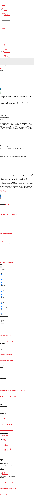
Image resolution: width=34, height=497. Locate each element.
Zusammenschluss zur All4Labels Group (6, 430)
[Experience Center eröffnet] (4, 221)
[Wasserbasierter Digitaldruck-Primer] (2, 352)
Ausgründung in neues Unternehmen (6, 418)
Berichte (5, 7)
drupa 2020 (5, 49)
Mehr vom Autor (7, 204)
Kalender (5, 44)
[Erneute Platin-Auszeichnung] (4, 240)
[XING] (17, 89)
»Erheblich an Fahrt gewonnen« (5, 335)
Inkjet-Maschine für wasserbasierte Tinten (7, 262)
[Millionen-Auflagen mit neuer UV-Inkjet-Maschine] (2, 480)
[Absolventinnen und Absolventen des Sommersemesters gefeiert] (2, 340)
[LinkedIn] (17, 88)
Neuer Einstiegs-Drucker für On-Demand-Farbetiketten (9, 214)
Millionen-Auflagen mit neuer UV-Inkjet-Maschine (8, 482)
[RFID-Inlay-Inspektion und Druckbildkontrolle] (2, 346)
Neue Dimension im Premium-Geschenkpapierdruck (8, 396)
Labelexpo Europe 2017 (7, 17)
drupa (2, 9)
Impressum (3, 472)
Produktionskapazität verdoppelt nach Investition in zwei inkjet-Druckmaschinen (13, 390)
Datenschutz (3, 473)
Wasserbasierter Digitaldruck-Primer (6, 354)
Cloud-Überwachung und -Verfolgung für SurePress (8, 252)
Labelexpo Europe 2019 (7, 54)
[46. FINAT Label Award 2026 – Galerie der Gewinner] (2, 382)
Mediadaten (3, 28)
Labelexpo (3, 13)
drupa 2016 (5, 12)
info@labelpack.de (8, 468)
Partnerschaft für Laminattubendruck (6, 360)
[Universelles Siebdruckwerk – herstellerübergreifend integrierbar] (2, 401)
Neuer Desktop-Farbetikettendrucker (6, 233)
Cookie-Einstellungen (5, 474)
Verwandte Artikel (2, 204)
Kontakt (3, 30)
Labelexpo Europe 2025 (7, 14)
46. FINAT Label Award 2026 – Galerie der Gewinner (9, 384)
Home (1, 65)
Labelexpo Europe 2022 (7, 448)
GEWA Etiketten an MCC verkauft (6, 424)
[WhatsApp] (17, 92)
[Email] (17, 91)
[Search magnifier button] (1, 267)
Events (3, 439)
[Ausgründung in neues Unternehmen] (2, 416)
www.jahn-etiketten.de (4, 191)
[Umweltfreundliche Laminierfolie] (2, 410)
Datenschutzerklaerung (8, 322)
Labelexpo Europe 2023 (7, 15)
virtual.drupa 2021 (6, 443)
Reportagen (3, 5)
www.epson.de (2, 190)
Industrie (5, 2)
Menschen (5, 4)
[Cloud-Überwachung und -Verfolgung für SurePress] (4, 250)
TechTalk (3, 8)
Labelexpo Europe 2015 (7, 18)
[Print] (17, 93)
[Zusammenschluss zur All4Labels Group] (2, 428)
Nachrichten (3, 39)
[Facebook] (17, 90)
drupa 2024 (5, 10)
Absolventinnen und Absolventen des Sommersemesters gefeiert (10, 341)
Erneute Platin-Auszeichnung (5, 243)
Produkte (5, 3)
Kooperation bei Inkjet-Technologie (6, 494)
